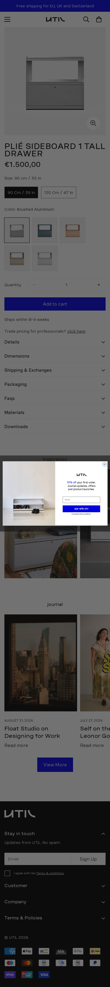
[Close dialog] (104, 464)
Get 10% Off (81, 509)
